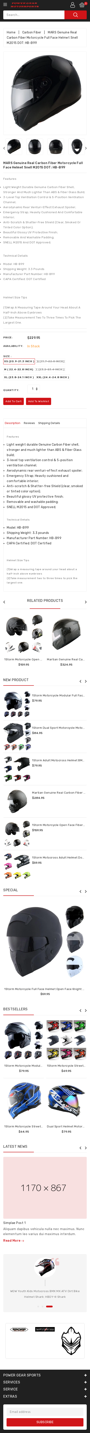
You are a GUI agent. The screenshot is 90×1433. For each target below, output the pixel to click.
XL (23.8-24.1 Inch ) (19, 377)
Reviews (29, 423)
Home (11, 32)
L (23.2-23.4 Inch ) (50, 369)
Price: (7, 337)
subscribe (45, 1422)
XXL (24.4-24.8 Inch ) (52, 377)
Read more (12, 1241)
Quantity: (11, 390)
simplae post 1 (14, 1223)
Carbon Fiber (31, 32)
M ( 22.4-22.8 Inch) (18, 369)
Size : (7, 356)
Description (12, 423)
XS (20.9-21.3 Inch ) (19, 361)
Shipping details (49, 423)
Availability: (13, 346)
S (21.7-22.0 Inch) (50, 361)
